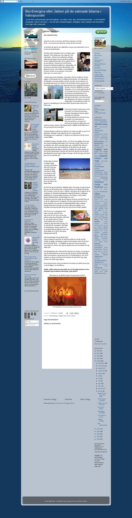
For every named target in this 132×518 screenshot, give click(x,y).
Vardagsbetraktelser (101, 260)
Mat (106, 214)
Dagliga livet (62, 316)
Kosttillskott (97, 203)
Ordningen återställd (101, 412)
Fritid (106, 174)
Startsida (68, 399)
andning (96, 121)
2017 (98, 353)
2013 (98, 429)
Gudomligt (104, 178)
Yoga (96, 271)
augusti (100, 373)
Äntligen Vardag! (101, 420)
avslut (96, 139)
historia (106, 180)
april (99, 383)
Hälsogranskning (100, 196)
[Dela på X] (74, 313)
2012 (98, 431)
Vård (96, 266)
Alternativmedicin (100, 120)
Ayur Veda (104, 139)
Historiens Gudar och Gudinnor (101, 184)
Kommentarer (31, 324)
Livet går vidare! (29, 205)
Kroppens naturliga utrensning (30, 275)
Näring (105, 227)
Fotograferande (99, 170)
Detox (105, 151)
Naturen (97, 221)
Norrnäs (101, 225)
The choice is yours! (102, 416)
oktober (100, 368)
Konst (106, 201)
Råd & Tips (98, 72)
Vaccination (97, 258)
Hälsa (97, 194)
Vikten (96, 264)
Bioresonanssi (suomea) (99, 60)
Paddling (100, 228)
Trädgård (97, 254)
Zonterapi (97, 68)
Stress (106, 241)
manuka (97, 214)
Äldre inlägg (85, 399)
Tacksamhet (98, 247)
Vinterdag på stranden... (102, 399)
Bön (107, 145)
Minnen (105, 218)
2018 (98, 351)
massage (102, 214)
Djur (96, 153)
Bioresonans (99, 143)
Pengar (106, 230)
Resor (97, 236)
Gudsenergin (98, 179)
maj (99, 381)
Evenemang (98, 164)
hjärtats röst (98, 189)
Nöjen (96, 229)
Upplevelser (99, 256)
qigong (96, 234)
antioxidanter (104, 122)
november (101, 366)
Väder (106, 266)
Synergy (97, 244)
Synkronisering (98, 245)
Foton (106, 172)
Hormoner (97, 191)
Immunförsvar (99, 197)
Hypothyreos (104, 191)
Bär (102, 145)
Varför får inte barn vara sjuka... (102, 395)
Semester (105, 238)
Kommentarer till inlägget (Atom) (64, 403)
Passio (101, 230)
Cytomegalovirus (99, 147)
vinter (100, 264)
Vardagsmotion (99, 262)
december (101, 363)
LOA (106, 210)
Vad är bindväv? (99, 78)
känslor (105, 205)
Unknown (99, 341)
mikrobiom (99, 217)
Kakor (102, 201)
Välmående (98, 268)
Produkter (105, 232)
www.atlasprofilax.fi (56, 73)
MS (102, 219)
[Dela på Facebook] (76, 313)
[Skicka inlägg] (67, 313)
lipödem (106, 206)
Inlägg (29, 321)
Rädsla (101, 236)
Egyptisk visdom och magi (101, 158)
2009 (98, 439)
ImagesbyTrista (70, 501)
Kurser (69, 316)
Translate (101, 93)
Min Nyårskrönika (102, 424)
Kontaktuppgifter (100, 81)
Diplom (97, 58)
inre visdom (104, 199)
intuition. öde (98, 201)
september (101, 371)
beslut (106, 141)
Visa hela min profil (100, 344)
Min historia (98, 55)
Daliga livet (98, 151)
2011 (98, 434)
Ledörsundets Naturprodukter (99, 75)
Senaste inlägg (50, 399)
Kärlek (96, 207)
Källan (101, 205)
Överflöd (104, 273)
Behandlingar (54, 316)
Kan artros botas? (35, 144)
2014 (98, 361)
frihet (96, 174)
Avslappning (104, 137)
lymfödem (105, 212)
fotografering (98, 172)
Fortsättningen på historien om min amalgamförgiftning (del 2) (31, 166)
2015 (98, 358)
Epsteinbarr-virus (99, 163)
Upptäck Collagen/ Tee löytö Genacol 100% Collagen (35, 186)
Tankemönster (98, 249)
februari (100, 388)
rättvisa (106, 236)
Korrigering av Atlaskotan (28, 220)
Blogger (84, 501)
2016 (98, 356)
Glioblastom (97, 176)
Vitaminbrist (105, 264)
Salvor (73, 316)
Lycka (96, 212)
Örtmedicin (98, 273)
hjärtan (106, 187)
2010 (98, 436)
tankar (106, 247)
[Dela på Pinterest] (78, 313)
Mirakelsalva (51, 211)
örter (106, 271)
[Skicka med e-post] (70, 313)
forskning (97, 168)
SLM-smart (105, 240)
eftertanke (101, 153)
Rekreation (104, 234)
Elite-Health (104, 161)
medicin (96, 216)
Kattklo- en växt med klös (35, 107)
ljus (103, 210)
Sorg (96, 241)
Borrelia (97, 145)
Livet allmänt (99, 208)
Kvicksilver (97, 205)
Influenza (97, 199)
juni (99, 378)
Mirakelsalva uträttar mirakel (35, 126)
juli (99, 376)
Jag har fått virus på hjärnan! (35, 239)
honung (106, 189)
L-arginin (101, 207)
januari (100, 391)
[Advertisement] (66, 383)
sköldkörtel (97, 240)
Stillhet (100, 241)
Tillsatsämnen (104, 253)
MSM (106, 219)
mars (100, 386)
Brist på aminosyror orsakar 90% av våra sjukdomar (30, 258)
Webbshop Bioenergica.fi (101, 269)
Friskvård (100, 174)
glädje (101, 176)
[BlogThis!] (72, 313)
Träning (105, 254)
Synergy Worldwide (100, 70)
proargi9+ (97, 232)
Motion (97, 219)
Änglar (101, 271)
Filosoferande (99, 166)
